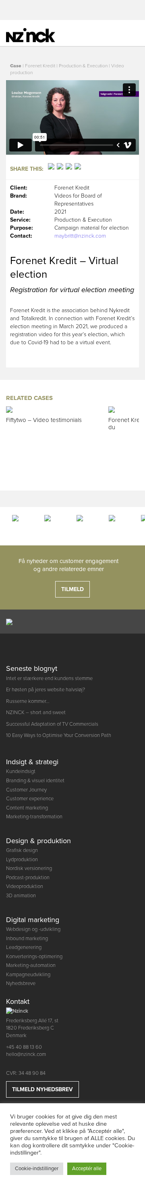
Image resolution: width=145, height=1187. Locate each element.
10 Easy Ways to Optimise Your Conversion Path (58, 735)
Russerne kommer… (28, 701)
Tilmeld (72, 589)
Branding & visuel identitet (35, 780)
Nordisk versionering (29, 868)
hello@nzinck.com (26, 1054)
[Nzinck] (36, 34)
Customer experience (30, 798)
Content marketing (27, 808)
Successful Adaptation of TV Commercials (52, 724)
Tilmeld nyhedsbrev (42, 1089)
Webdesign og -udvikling (33, 929)
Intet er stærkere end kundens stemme (49, 678)
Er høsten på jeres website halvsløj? (45, 689)
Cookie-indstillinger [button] (36, 1168)
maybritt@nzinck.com (80, 235)
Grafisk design (22, 850)
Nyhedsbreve (20, 983)
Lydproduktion (22, 859)
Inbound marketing (27, 938)
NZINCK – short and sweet (36, 712)
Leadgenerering (23, 947)
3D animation (21, 895)
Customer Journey (26, 790)
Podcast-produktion (28, 877)
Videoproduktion (24, 886)
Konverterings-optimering (34, 956)
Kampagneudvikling (28, 974)
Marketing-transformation (34, 817)
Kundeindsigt (20, 771)
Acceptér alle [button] (87, 1168)
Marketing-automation (31, 965)
